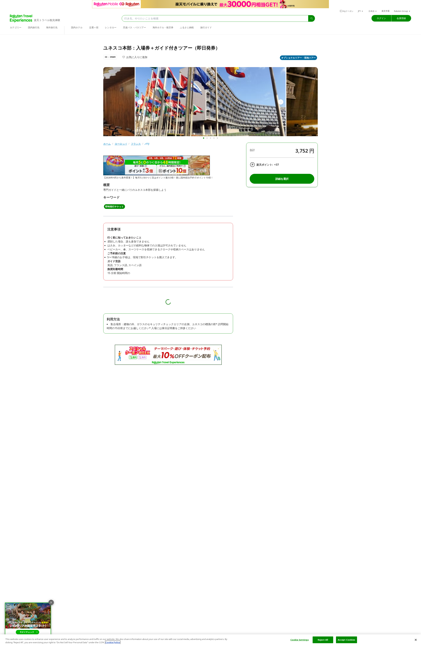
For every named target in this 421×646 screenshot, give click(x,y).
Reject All (323, 639)
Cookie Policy (112, 642)
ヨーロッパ (121, 144)
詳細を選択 (282, 179)
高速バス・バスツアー (134, 27)
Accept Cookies (346, 639)
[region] (210, 640)
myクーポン (348, 11)
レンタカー (110, 27)
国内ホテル (77, 27)
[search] (311, 18)
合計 (252, 150)
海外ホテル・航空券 (163, 27)
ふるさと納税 (187, 27)
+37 (276, 164)
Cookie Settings (299, 639)
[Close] (415, 639)
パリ (147, 144)
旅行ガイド (206, 27)
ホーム (107, 144)
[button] (360, 11)
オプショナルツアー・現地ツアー (298, 57)
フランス (136, 144)
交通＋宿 (93, 27)
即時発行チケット (114, 206)
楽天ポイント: (264, 164)
